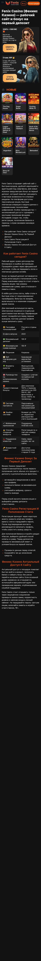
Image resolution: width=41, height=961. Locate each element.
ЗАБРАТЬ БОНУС (9, 48)
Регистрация (33, 3)
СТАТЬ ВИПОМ (10, 78)
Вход (24, 3)
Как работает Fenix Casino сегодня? (20, 231)
